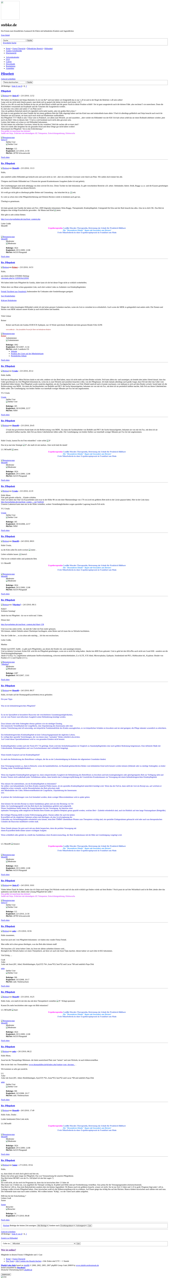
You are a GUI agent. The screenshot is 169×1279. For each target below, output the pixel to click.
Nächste (6, 1225)
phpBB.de (28, 1270)
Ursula (15, 371)
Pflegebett (7, 73)
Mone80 (15, 168)
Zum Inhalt (5, 35)
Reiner (15, 267)
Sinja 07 (15, 96)
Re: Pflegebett (8, 163)
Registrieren (10, 66)
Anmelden (10, 68)
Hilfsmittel (48, 49)
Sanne (14, 1165)
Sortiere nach (54, 1225)
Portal (8, 49)
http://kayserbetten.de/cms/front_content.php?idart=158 (22, 624)
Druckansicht (11, 53)
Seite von (17, 86)
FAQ (8, 59)
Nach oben (5, 157)
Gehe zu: (6, 1243)
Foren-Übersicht (18, 49)
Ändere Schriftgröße (14, 51)
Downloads (10, 64)
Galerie (9, 62)
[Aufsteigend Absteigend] (84, 1225)
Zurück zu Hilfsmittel (9, 1238)
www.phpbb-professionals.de (87, 1265)
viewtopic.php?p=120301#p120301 (15, 278)
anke (14, 931)
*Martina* (16, 605)
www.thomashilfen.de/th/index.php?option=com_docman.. (52, 1065)
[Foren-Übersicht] (10, 19)
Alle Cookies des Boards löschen (28, 1261)
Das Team (10, 1261)
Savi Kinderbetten (8, 296)
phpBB (26, 1265)
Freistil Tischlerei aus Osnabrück (13, 291)
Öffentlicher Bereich (35, 49)
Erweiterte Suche (9, 43)
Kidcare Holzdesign (9, 300)
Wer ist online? (8, 1250)
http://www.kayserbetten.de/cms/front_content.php (20, 219)
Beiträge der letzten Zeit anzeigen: (23, 1225)
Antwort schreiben (8, 79)
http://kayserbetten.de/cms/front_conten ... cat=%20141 (22, 502)
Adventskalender (12, 57)
